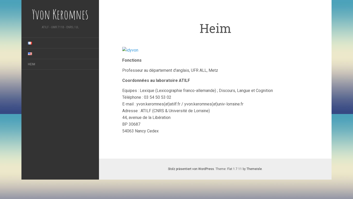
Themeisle (254, 169)
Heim (31, 64)
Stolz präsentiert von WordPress (191, 169)
